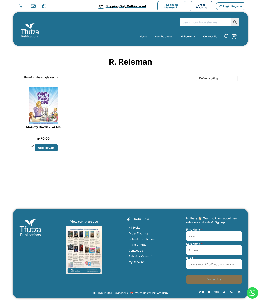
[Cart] (234, 36)
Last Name (193, 243)
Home (143, 36)
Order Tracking (138, 233)
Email (190, 257)
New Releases (164, 36)
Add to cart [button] (46, 148)
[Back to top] (252, 279)
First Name (193, 229)
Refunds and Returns (142, 239)
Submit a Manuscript (142, 256)
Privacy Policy (137, 244)
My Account (136, 262)
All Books (186, 36)
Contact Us (210, 36)
